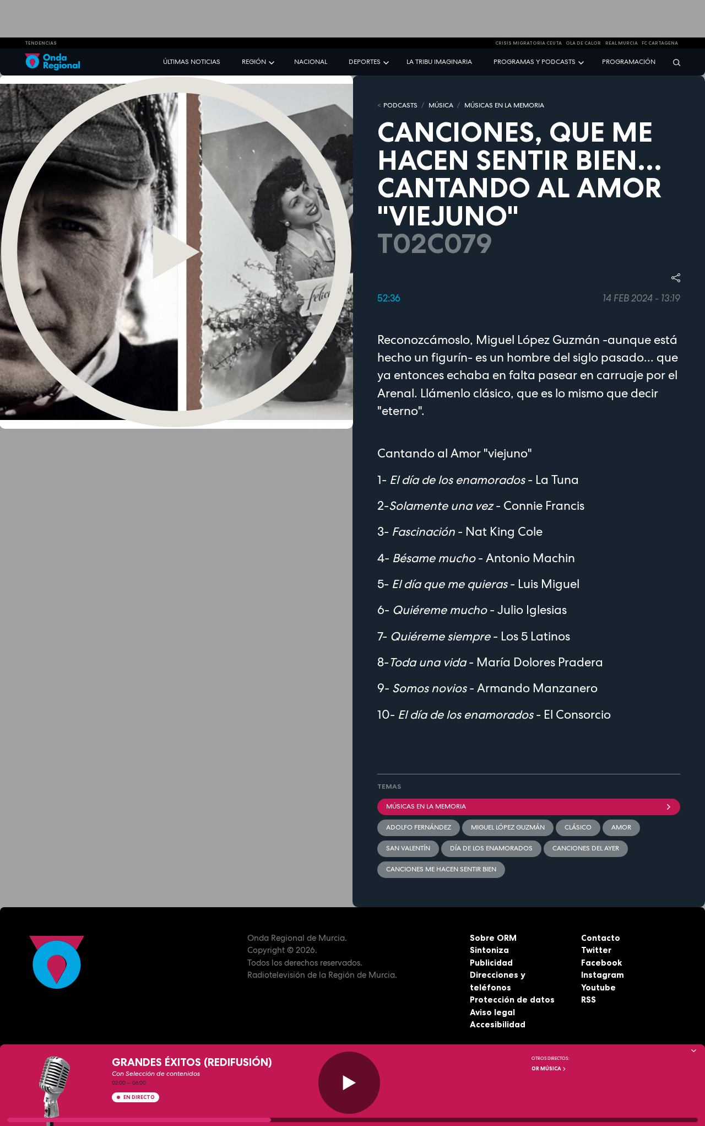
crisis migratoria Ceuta (528, 43)
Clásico (578, 827)
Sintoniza (489, 950)
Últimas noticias (191, 61)
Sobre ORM (493, 938)
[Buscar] (673, 62)
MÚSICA (441, 105)
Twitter (596, 950)
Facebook (601, 962)
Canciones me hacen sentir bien (441, 869)
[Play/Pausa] (349, 1083)
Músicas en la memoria (426, 806)
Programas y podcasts (535, 61)
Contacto (600, 938)
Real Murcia (621, 43)
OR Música (547, 1068)
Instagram (602, 974)
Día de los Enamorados (491, 848)
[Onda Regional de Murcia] (52, 62)
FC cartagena (660, 43)
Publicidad (491, 962)
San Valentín (408, 848)
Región (254, 61)
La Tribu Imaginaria (439, 61)
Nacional (310, 61)
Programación (628, 61)
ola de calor (583, 43)
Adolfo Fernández (418, 827)
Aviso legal (492, 1012)
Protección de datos (512, 999)
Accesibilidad (497, 1024)
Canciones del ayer (585, 848)
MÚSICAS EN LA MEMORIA (504, 105)
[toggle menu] (272, 61)
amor (621, 827)
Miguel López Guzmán (508, 827)
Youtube (598, 987)
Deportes (365, 61)
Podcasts (400, 105)
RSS (588, 999)
